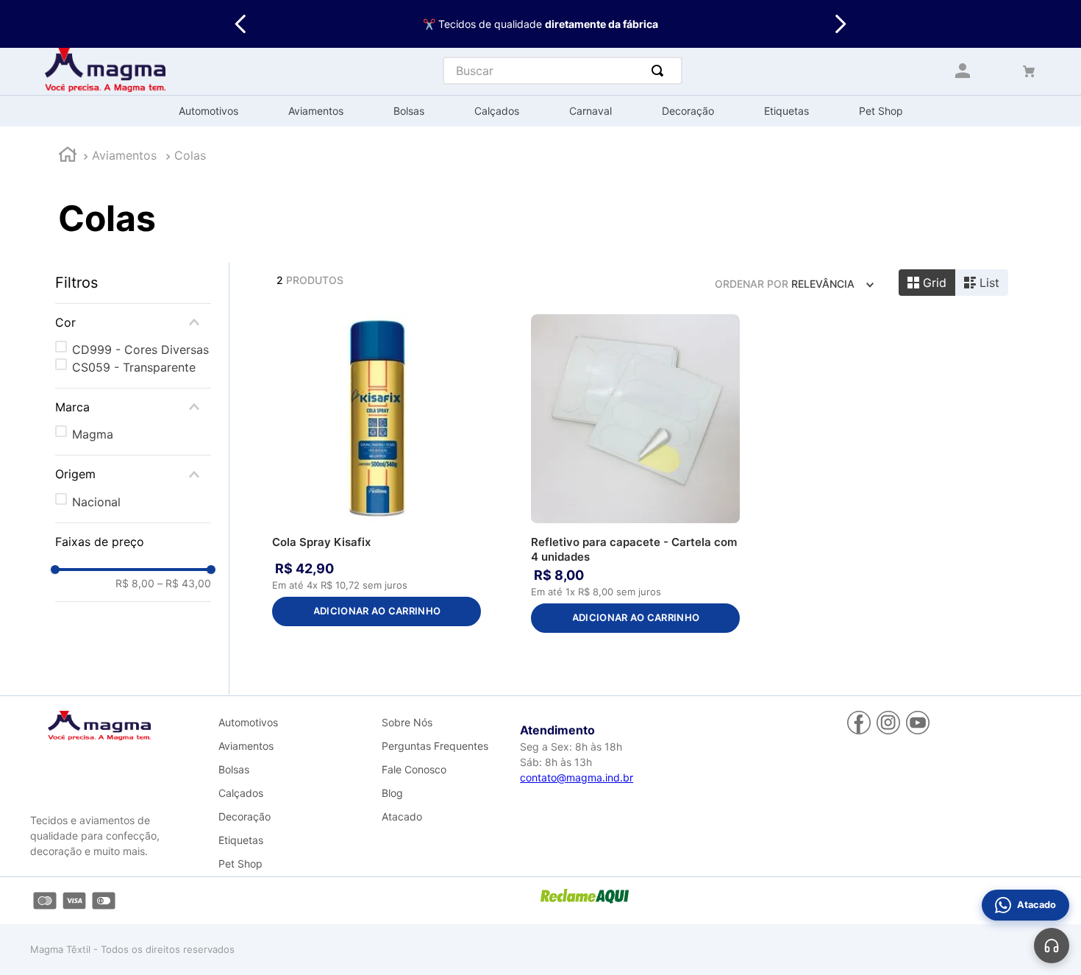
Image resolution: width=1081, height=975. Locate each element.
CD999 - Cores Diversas (140, 349)
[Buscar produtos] (660, 70)
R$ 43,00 (184, 583)
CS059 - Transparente (134, 367)
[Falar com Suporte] (1051, 945)
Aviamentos (124, 155)
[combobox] (562, 71)
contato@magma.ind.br (576, 777)
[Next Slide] (840, 24)
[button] (133, 322)
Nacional (96, 501)
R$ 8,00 (134, 583)
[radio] (927, 282)
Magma (92, 434)
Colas (190, 155)
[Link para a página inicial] (67, 156)
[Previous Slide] (240, 24)
